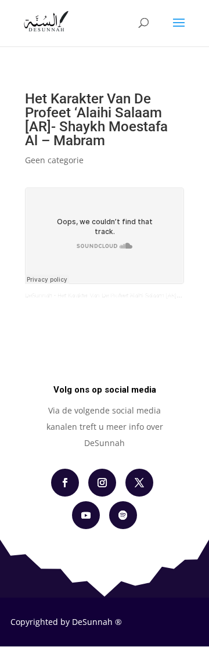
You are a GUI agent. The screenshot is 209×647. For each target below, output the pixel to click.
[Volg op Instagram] (102, 483)
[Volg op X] (139, 483)
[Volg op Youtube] (86, 515)
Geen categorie (54, 160)
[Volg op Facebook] (65, 483)
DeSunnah (38, 295)
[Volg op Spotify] (123, 515)
